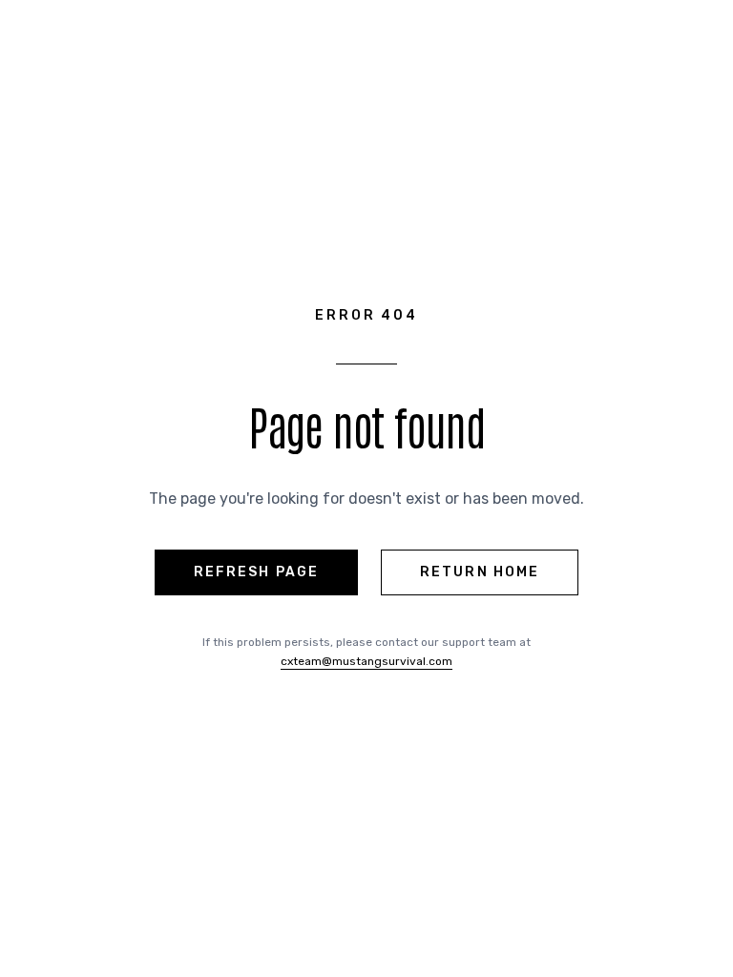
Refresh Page (256, 572)
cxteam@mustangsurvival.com (366, 661)
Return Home (479, 572)
